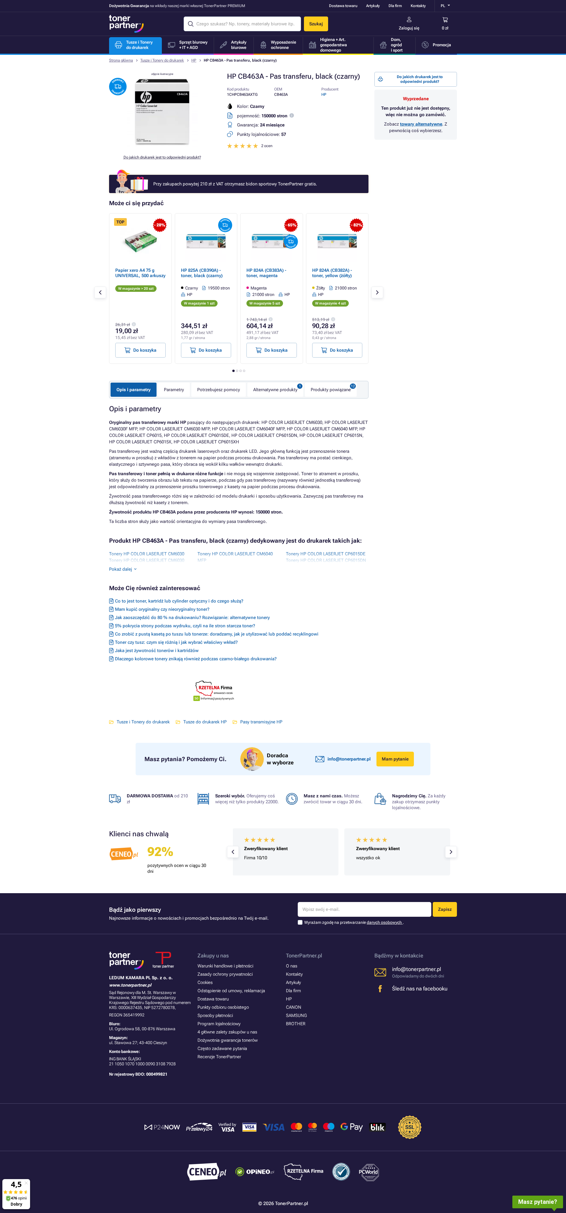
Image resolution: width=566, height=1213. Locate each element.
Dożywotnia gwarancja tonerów (228, 1040)
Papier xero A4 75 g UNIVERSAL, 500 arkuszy (140, 273)
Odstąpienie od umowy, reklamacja (231, 990)
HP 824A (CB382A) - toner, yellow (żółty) (332, 273)
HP (193, 60)
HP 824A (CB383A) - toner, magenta (266, 273)
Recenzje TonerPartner (219, 1056)
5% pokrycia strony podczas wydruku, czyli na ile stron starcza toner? (185, 625)
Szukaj (316, 24)
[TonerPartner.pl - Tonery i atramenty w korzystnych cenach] (126, 24)
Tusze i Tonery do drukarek (162, 60)
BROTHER (295, 1023)
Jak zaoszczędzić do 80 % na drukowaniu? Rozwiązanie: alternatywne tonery (192, 617)
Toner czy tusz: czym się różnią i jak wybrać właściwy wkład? (176, 642)
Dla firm (395, 6)
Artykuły (373, 6)
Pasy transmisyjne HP (261, 722)
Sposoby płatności (215, 1015)
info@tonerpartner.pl (349, 759)
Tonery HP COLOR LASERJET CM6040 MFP (235, 557)
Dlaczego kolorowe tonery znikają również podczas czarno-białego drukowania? (196, 658)
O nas (291, 966)
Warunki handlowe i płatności (225, 966)
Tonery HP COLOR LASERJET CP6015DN (326, 560)
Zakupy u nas (213, 955)
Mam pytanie (395, 759)
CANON (293, 1007)
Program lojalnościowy (219, 1023)
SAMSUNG (296, 1015)
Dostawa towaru (343, 6)
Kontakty (418, 6)
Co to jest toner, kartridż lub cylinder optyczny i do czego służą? (179, 601)
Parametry (174, 389)
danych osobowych (385, 922)
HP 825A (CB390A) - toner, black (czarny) (202, 273)
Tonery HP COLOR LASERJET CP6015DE (326, 554)
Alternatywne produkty (275, 389)
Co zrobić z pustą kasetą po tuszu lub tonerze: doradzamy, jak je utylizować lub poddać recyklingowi (216, 634)
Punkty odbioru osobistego (223, 1007)
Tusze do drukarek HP (205, 722)
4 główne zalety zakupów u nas (227, 1032)
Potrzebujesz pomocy (218, 389)
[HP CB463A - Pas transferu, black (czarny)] (162, 145)
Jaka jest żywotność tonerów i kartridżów (157, 650)
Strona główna (121, 60)
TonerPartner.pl (304, 955)
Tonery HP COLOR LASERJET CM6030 (146, 554)
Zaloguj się (409, 28)
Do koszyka (145, 350)
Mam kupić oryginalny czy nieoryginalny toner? (162, 609)
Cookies (205, 982)
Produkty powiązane (331, 389)
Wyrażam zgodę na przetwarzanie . (354, 922)
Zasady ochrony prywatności (225, 974)
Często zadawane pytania (222, 1048)
